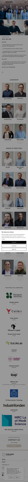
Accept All (14, 242)
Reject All (14, 249)
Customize (14, 245)
